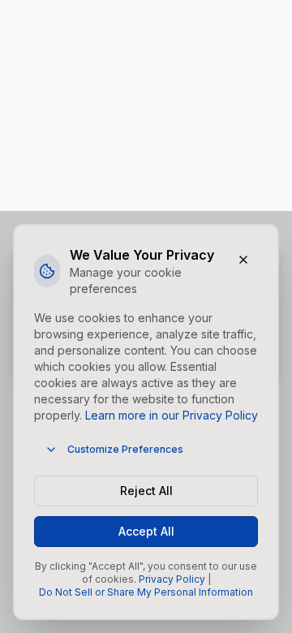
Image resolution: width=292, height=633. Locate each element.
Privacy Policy (172, 579)
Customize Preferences (125, 449)
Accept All (146, 531)
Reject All (146, 490)
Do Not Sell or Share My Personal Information (146, 592)
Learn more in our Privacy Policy (171, 415)
